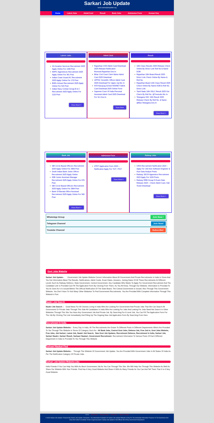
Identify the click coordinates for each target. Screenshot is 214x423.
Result (102, 13)
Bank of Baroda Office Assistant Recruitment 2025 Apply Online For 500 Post (68, 194)
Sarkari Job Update (107, 3)
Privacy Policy (104, 414)
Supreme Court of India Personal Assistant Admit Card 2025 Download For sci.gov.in (109, 94)
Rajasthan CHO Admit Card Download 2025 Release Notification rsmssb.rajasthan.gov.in (110, 69)
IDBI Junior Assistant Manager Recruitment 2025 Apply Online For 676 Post (68, 180)
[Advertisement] (108, 35)
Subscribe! (158, 230)
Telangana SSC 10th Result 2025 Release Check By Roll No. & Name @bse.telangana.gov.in (152, 100)
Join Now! (158, 223)
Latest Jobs (72, 13)
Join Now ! (158, 217)
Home (57, 13)
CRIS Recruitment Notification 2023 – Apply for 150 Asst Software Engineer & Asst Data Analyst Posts (153, 169)
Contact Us (114, 414)
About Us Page (124, 414)
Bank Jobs (116, 13)
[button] (66, 55)
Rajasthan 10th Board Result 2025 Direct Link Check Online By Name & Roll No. (152, 77)
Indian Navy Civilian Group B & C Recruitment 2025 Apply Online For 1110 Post (66, 92)
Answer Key (154, 13)
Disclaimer (94, 414)
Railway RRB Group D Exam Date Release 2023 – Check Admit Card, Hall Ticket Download (153, 183)
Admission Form (135, 13)
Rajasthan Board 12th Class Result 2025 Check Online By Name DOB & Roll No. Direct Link (153, 86)
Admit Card (88, 13)
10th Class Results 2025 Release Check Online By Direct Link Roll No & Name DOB (153, 69)
